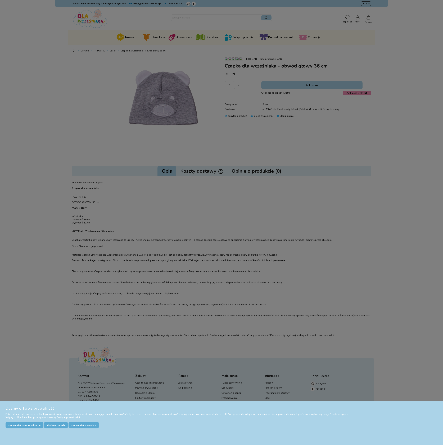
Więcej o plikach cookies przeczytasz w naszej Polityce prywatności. (43, 417)
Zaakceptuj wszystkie (83, 425)
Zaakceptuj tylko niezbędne (24, 425)
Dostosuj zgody (56, 425)
